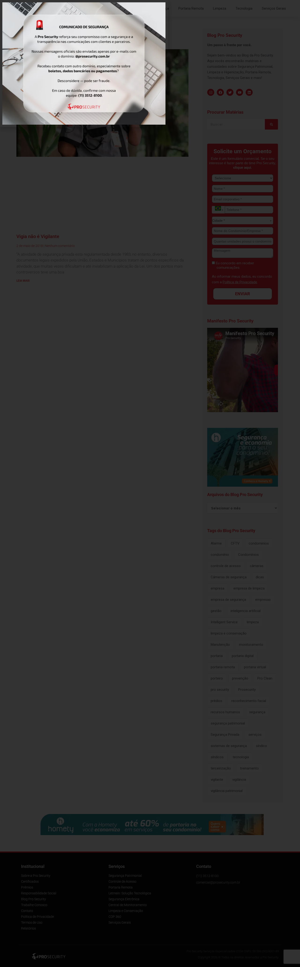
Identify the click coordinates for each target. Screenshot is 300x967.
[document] (150, 483)
